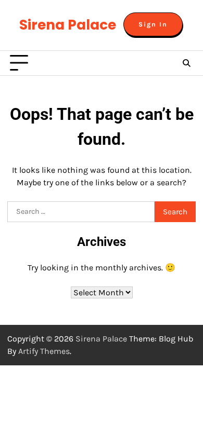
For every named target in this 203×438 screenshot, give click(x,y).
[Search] (186, 63)
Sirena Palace (67, 24)
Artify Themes (44, 351)
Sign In (153, 24)
